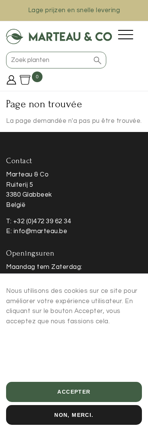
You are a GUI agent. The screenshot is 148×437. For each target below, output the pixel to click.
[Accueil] (59, 36)
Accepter (73, 392)
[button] (97, 60)
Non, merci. (73, 415)
